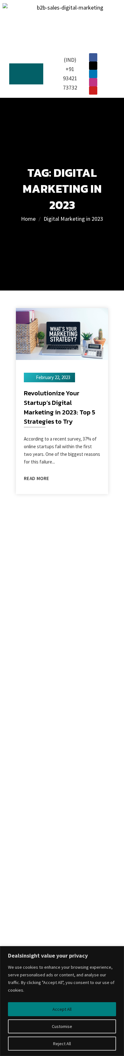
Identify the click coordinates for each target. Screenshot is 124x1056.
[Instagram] (93, 82)
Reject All (62, 1043)
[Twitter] (93, 65)
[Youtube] (93, 90)
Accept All (62, 1009)
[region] (62, 1001)
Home (28, 218)
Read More (36, 478)
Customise (62, 1026)
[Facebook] (93, 57)
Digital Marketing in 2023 (73, 218)
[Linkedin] (93, 74)
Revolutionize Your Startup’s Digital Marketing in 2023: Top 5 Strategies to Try (59, 407)
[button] (26, 74)
